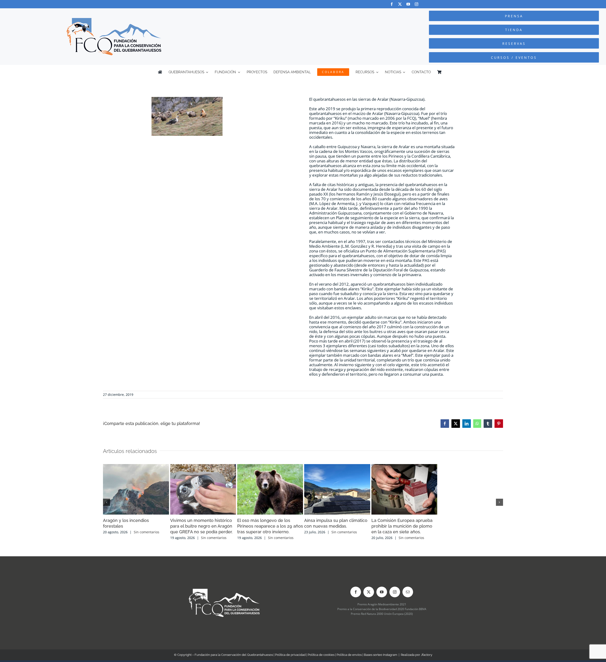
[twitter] (400, 4)
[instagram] (416, 4)
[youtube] (408, 4)
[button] (106, 519)
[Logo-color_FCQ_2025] (114, 20)
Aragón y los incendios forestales (136, 560)
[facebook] (391, 4)
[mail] (407, 626)
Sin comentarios (146, 566)
